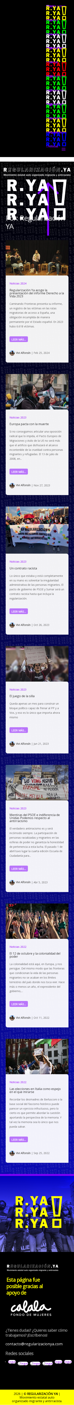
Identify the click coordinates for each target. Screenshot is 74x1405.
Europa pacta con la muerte (29, 424)
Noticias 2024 (17, 283)
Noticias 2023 (17, 417)
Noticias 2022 (17, 947)
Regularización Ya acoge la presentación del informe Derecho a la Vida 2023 (36, 293)
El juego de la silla (22, 696)
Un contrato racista (23, 568)
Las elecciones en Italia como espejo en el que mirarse (35, 1090)
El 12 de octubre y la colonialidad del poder (34, 955)
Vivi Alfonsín (23, 353)
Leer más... (18, 339)
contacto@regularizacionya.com (34, 1343)
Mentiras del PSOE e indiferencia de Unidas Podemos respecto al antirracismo (34, 818)
